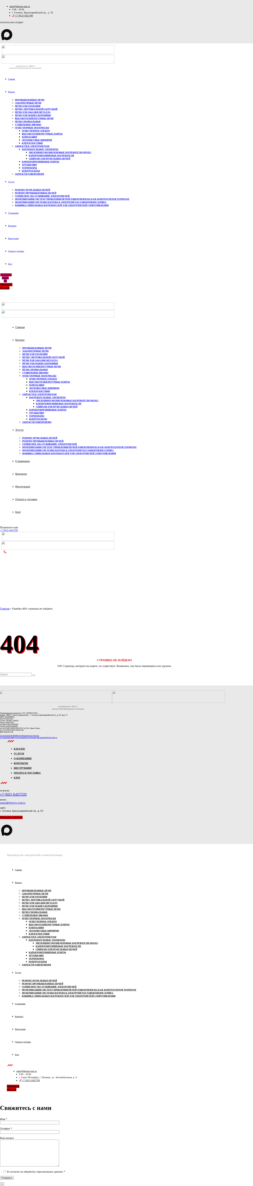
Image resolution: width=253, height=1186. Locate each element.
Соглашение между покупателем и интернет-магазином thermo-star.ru (28, 738)
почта (3, 800)
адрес (3, 808)
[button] (6, 286)
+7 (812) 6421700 (9, 530)
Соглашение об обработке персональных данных (19, 736)
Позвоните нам (9, 527)
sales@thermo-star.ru (12, 802)
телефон (4, 791)
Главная (4, 608)
